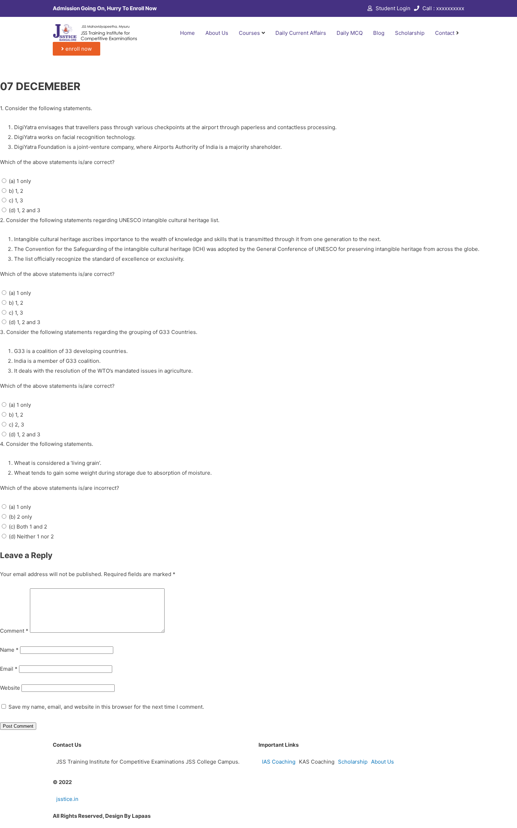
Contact (444, 33)
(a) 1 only (20, 181)
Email (9, 668)
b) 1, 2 (16, 191)
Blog (378, 33)
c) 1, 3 (16, 200)
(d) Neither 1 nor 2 (31, 536)
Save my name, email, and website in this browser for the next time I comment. (106, 706)
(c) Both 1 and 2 (28, 526)
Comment (14, 630)
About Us (216, 33)
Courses (249, 33)
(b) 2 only (20, 516)
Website (10, 687)
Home (187, 33)
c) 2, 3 (16, 424)
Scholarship (410, 33)
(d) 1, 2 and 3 (24, 210)
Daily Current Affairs (300, 33)
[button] (76, 49)
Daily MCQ (350, 33)
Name (9, 649)
